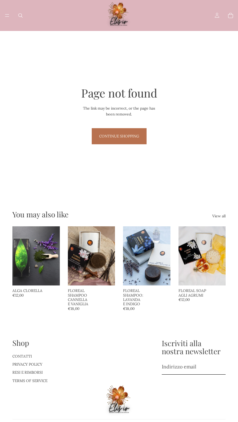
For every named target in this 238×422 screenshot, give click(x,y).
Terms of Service (29, 380)
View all (219, 216)
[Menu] (7, 15)
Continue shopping (119, 136)
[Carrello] (230, 15)
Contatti (22, 356)
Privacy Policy (27, 364)
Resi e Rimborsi (27, 372)
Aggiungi (55, 276)
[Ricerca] (20, 15)
